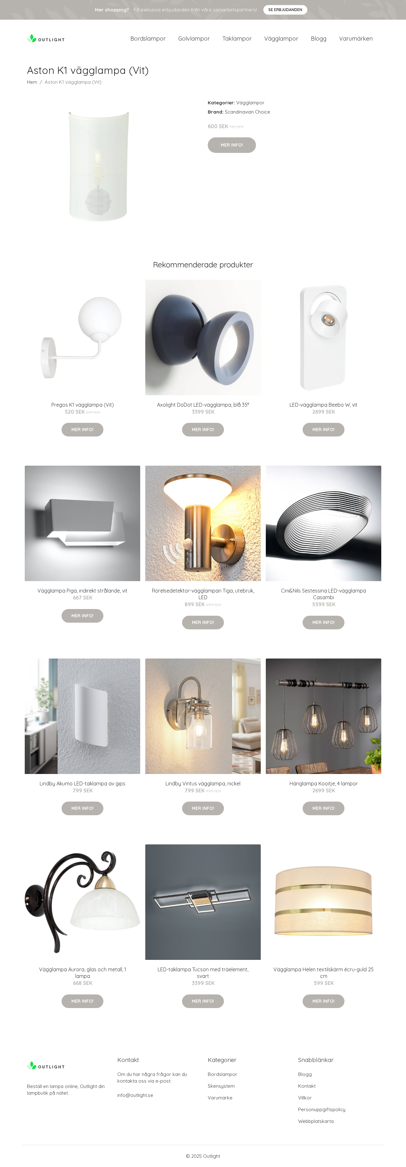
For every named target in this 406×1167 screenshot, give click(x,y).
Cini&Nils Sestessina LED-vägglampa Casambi (323, 593)
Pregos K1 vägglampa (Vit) (82, 405)
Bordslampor (148, 38)
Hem (32, 82)
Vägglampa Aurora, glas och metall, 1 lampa (82, 972)
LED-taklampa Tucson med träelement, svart (203, 972)
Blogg (318, 38)
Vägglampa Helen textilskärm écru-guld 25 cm (323, 972)
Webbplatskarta (316, 1121)
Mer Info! (232, 145)
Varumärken (356, 38)
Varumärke (220, 1098)
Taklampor (237, 38)
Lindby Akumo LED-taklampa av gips (82, 783)
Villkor (305, 1098)
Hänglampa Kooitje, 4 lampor (324, 783)
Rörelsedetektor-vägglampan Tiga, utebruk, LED (203, 593)
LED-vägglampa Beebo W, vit (323, 405)
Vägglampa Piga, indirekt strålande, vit (82, 590)
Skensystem (221, 1086)
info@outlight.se (135, 1095)
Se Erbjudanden (285, 9)
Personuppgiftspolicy (321, 1109)
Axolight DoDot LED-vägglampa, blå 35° (203, 405)
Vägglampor (281, 38)
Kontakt (307, 1086)
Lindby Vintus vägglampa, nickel (203, 783)
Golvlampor (194, 38)
